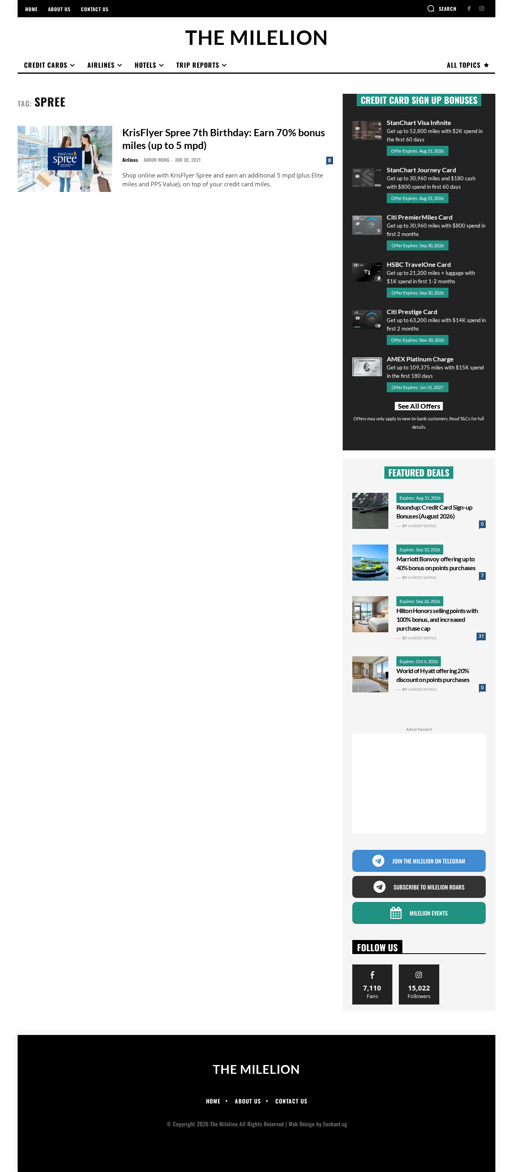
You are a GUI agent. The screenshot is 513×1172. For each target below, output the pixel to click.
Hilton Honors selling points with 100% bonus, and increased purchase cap (437, 619)
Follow (419, 967)
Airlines (130, 159)
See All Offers (419, 406)
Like (372, 967)
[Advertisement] (419, 784)
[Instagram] (481, 8)
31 (481, 636)
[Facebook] (469, 8)
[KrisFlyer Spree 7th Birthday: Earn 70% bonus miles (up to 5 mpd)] (65, 159)
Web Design (302, 1124)
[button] (441, 8)
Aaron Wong (156, 159)
